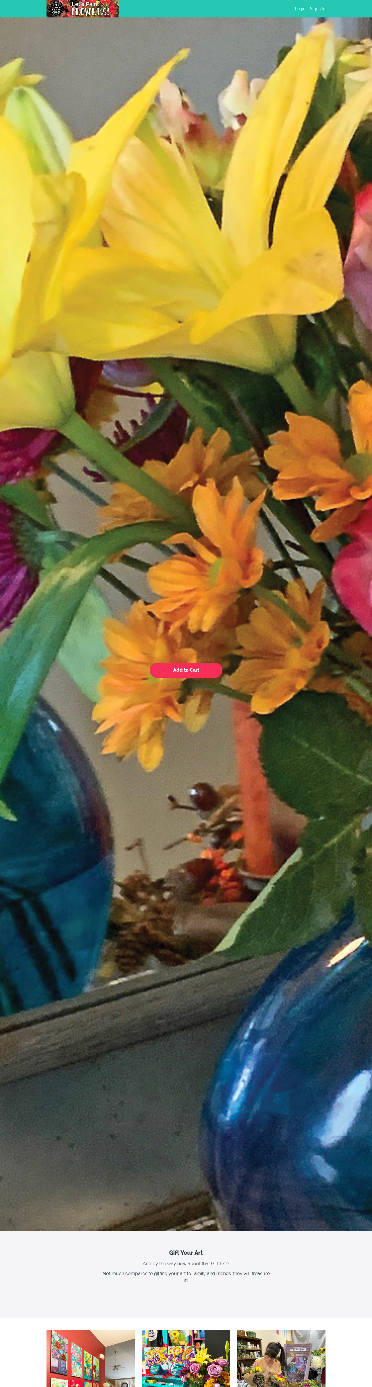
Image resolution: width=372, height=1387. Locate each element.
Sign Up (318, 8)
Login (300, 8)
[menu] (308, 9)
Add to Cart (186, 670)
